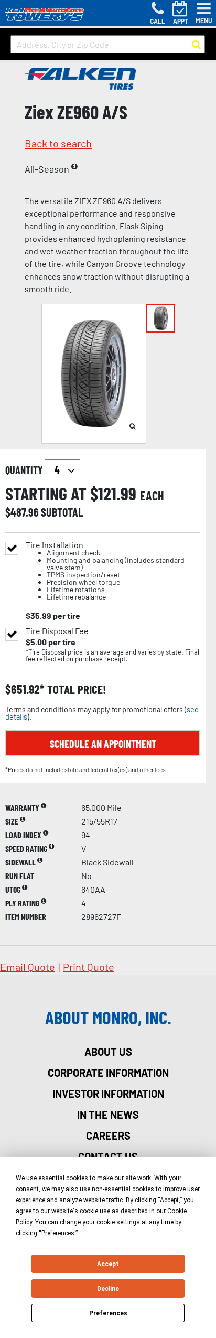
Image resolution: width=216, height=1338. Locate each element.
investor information (108, 1093)
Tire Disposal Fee (57, 631)
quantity (25, 470)
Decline (108, 1288)
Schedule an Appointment (103, 743)
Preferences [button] (57, 1233)
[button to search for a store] (196, 44)
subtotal (62, 512)
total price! (75, 689)
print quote (88, 966)
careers (108, 1135)
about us (108, 1051)
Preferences (108, 1313)
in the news (108, 1114)
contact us (108, 1156)
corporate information (108, 1072)
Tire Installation (105, 571)
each (152, 495)
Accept (108, 1264)
